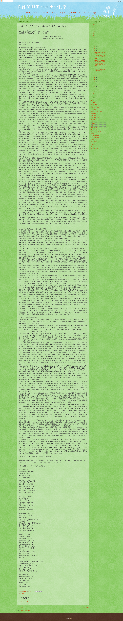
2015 (94, 93)
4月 (95, 79)
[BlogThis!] (37, 591)
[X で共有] (38, 591)
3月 (95, 82)
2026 (94, 24)
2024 (94, 29)
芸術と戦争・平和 (95, 117)
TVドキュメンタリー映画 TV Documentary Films (75, 13)
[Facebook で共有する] (40, 591)
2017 (94, 89)
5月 (95, 77)
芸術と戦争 (93, 115)
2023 (94, 31)
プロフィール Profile (31, 13)
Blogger (70, 618)
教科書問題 (93, 113)
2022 (94, 33)
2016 (94, 91)
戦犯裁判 (93, 133)
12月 (95, 44)
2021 (94, 35)
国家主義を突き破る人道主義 (99, 53)
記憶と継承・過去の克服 (96, 111)
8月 (95, 50)
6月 (95, 75)
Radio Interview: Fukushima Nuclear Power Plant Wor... (100, 60)
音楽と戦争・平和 (95, 108)
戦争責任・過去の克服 (96, 131)
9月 (95, 48)
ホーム (53, 607)
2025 (94, 26)
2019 (94, 40)
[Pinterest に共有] (41, 591)
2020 (94, 37)
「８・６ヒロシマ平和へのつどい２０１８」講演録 (99, 65)
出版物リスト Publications (49, 13)
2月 (95, 84)
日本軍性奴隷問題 (95, 137)
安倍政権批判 (94, 104)
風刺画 (92, 143)
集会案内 (93, 119)
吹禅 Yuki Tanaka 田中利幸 (42, 6)
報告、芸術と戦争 (95, 148)
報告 (23, 593)
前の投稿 (86, 607)
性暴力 (92, 125)
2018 (94, 42)
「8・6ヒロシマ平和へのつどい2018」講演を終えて (99, 57)
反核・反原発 (94, 141)
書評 (92, 121)
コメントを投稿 (24, 601)
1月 (95, 86)
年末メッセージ (94, 139)
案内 (92, 106)
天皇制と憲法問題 (95, 135)
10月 (95, 46)
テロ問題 (93, 102)
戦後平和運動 (94, 127)
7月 (95, 73)
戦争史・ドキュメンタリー (97, 129)
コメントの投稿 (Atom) (25, 610)
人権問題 (93, 123)
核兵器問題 (93, 110)
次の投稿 (20, 607)
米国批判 (93, 145)
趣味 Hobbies (97, 13)
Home (21, 13)
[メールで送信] (35, 591)
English (92, 100)
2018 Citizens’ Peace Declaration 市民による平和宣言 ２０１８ (99, 69)
